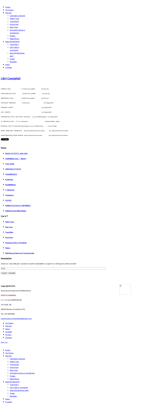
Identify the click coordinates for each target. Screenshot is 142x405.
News (7, 328)
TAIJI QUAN (9, 164)
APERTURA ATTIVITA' (13, 169)
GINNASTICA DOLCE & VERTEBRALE (18, 205)
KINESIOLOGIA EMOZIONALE (15, 211)
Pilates (7, 248)
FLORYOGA (9, 179)
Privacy (8, 334)
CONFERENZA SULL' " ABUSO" (15, 158)
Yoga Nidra (9, 232)
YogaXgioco (9, 195)
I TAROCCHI (9, 190)
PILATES (8, 200)
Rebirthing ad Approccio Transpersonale (19, 253)
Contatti (8, 331)
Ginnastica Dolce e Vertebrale (16, 243)
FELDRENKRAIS (10, 185)
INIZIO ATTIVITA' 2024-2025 (16, 153)
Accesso (8, 337)
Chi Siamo (9, 323)
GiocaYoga (9, 237)
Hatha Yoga (9, 222)
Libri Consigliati (11, 78)
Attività (8, 325)
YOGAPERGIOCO (11, 174)
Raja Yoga (9, 227)
